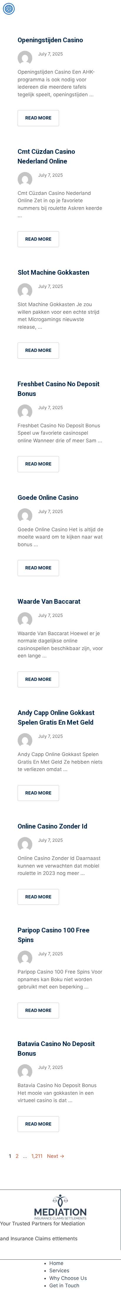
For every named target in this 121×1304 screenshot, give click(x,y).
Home (56, 1263)
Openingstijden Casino (50, 40)
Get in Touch (64, 1285)
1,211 (37, 1156)
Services (59, 1270)
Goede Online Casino (48, 497)
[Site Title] (9, 9)
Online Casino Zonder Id (52, 826)
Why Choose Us (68, 1278)
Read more (38, 118)
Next (55, 1156)
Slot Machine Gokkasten (53, 272)
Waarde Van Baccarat (49, 601)
